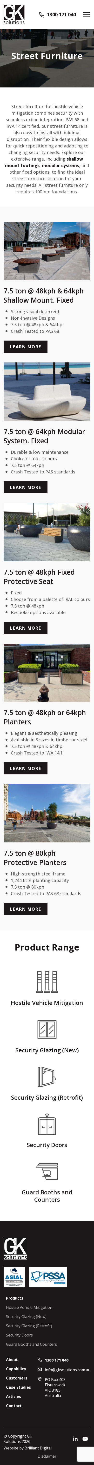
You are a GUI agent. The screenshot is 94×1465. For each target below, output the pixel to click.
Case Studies (18, 1387)
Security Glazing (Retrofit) (29, 1325)
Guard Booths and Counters (31, 1344)
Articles (13, 1396)
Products (14, 1298)
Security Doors (19, 1335)
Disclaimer (47, 1456)
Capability (16, 1368)
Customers (16, 1378)
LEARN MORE (25, 347)
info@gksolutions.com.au (67, 1369)
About (12, 1359)
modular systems (60, 165)
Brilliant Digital (38, 1448)
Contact (14, 1405)
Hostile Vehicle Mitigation (29, 1307)
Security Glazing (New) (26, 1316)
